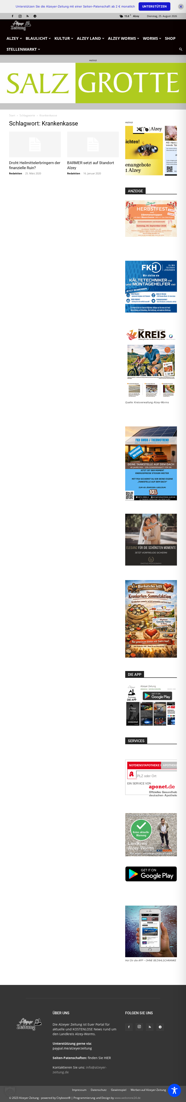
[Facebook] (12, 16)
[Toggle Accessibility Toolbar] (174, 1090)
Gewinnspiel (118, 1090)
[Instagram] (20, 16)
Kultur (62, 38)
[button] (180, 49)
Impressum (79, 1090)
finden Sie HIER (99, 1058)
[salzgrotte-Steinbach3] (93, 83)
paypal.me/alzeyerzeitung (72, 1048)
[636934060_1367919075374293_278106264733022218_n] (151, 175)
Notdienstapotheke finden (150, 765)
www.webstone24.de (128, 1098)
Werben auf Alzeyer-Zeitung (148, 1090)
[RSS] (27, 16)
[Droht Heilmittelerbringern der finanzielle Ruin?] (35, 144)
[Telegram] (35, 16)
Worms (150, 38)
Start (12, 115)
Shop (170, 38)
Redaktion (15, 173)
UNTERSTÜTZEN (154, 6)
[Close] (181, 6)
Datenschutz (99, 1090)
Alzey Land (89, 38)
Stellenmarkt (22, 49)
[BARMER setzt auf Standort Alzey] (93, 144)
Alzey (13, 38)
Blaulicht (36, 38)
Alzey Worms (122, 38)
